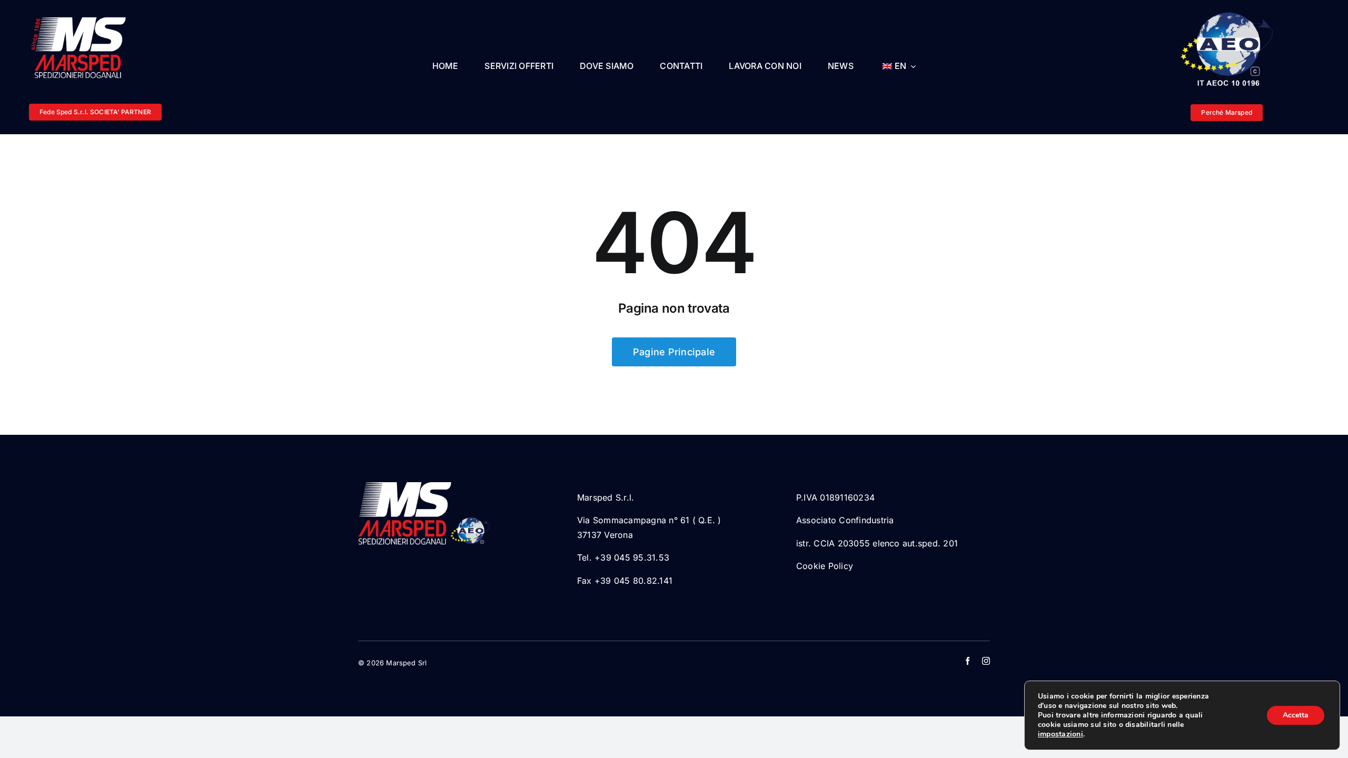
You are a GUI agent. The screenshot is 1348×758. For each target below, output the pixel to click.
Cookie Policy (824, 566)
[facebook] (968, 661)
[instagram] (986, 661)
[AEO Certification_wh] (1227, 17)
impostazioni (1060, 734)
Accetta (1296, 715)
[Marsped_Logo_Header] (81, 17)
